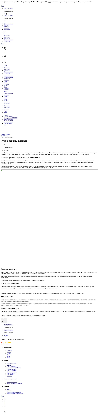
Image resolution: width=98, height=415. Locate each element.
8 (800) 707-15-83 (8, 15)
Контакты (6, 28)
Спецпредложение (8, 76)
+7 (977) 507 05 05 (8, 8)
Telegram (6, 335)
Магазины (6, 26)
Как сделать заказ (8, 116)
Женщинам (6, 35)
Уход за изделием (8, 120)
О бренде (6, 25)
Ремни (5, 112)
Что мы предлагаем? (12, 382)
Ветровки (6, 84)
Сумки (5, 111)
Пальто (5, 87)
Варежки (6, 109)
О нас (8, 389)
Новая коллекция (8, 39)
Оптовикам (7, 29)
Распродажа (7, 38)
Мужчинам (6, 37)
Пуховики (6, 80)
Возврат (6, 115)
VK (5, 336)
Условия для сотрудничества (14, 383)
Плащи (5, 82)
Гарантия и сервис (8, 122)
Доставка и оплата (8, 24)
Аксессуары (7, 41)
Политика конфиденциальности (15, 393)
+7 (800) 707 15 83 (8, 330)
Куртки (6, 81)
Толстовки (6, 89)
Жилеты (6, 85)
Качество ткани (8, 123)
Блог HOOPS (4, 135)
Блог (5, 124)
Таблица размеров (8, 119)
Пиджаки (6, 88)
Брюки (5, 91)
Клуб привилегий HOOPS (10, 118)
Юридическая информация (14, 392)
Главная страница (5, 134)
